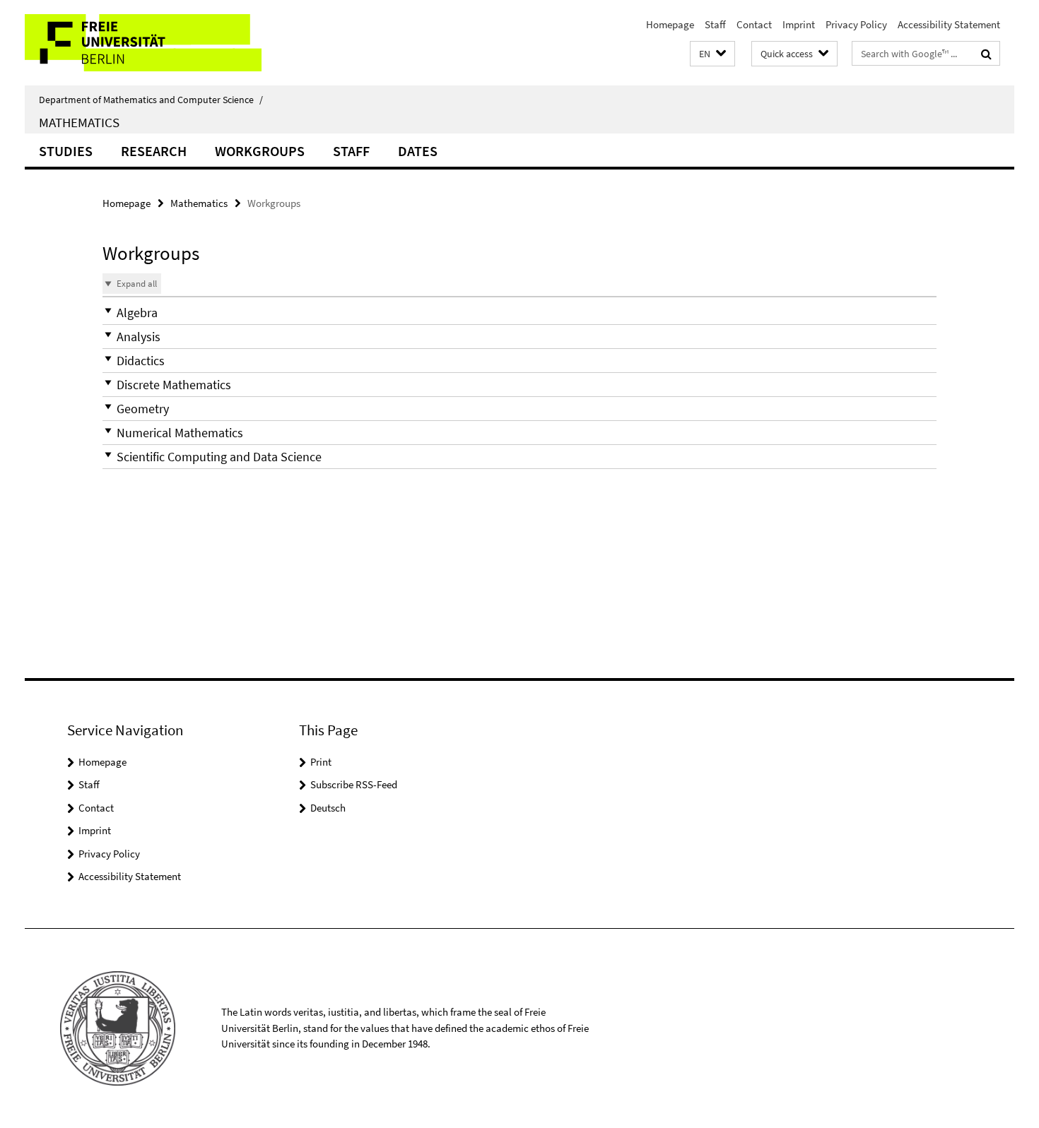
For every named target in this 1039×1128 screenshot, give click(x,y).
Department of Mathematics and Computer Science (151, 100)
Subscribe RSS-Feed (353, 784)
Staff (715, 24)
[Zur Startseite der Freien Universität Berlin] (143, 42)
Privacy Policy (856, 24)
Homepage (670, 24)
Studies (66, 151)
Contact (754, 24)
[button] (712, 54)
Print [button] (320, 761)
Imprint (798, 24)
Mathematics (79, 122)
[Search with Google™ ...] (986, 53)
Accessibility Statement (949, 24)
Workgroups (260, 151)
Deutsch (328, 807)
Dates (418, 151)
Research (154, 151)
